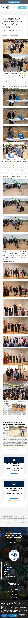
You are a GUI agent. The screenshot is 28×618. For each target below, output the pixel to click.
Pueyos (19, 30)
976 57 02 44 (14, 592)
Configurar (22, 615)
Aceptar (4, 615)
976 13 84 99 (14, 589)
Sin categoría (11, 30)
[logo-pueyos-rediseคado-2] (5, 6)
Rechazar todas (13, 615)
